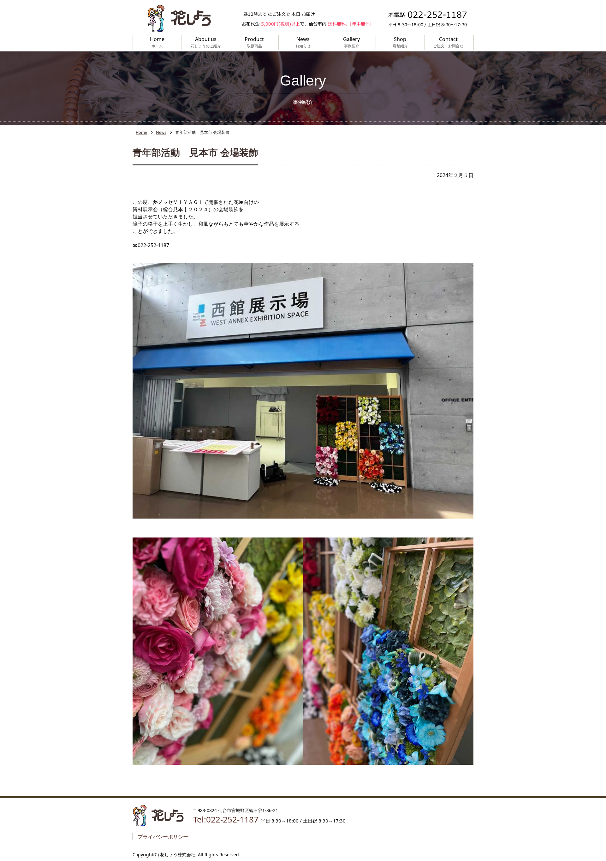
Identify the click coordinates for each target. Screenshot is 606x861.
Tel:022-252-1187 (225, 819)
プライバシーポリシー (163, 836)
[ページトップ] (577, 823)
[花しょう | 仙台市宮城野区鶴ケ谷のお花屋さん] (179, 18)
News (161, 132)
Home (141, 132)
